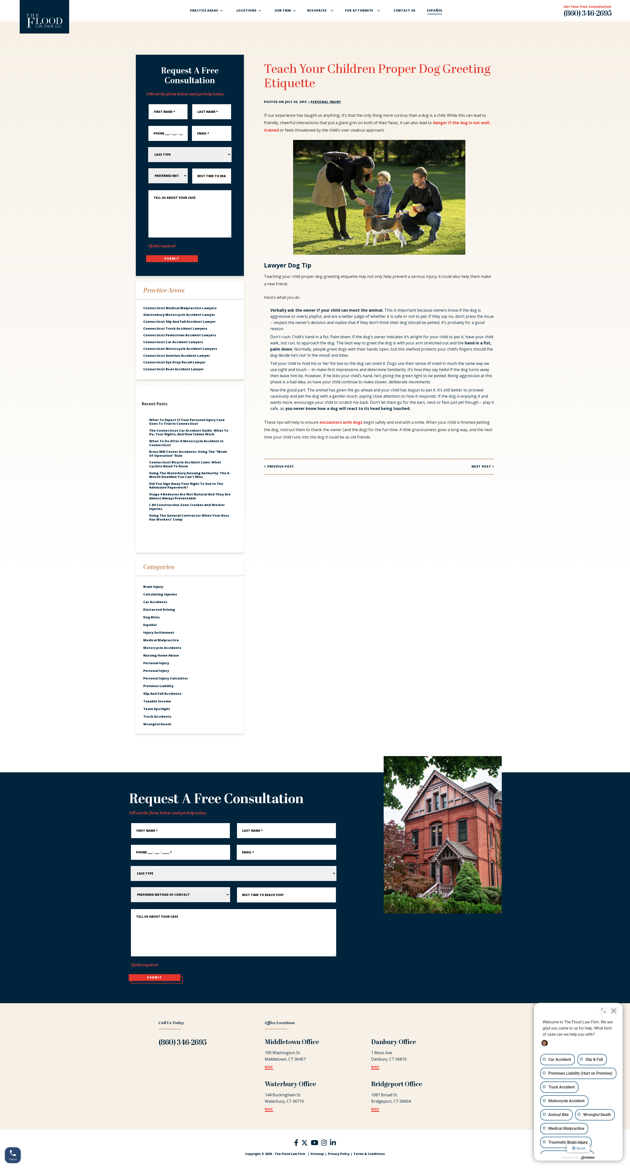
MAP (269, 1067)
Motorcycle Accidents (162, 647)
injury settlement (158, 632)
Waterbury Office (290, 1084)
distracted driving (159, 609)
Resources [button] (317, 10)
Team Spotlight (156, 709)
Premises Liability (158, 686)
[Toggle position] (603, 1011)
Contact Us (405, 10)
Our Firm (283, 10)
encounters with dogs (340, 422)
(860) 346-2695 (588, 14)
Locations (246, 10)
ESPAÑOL (435, 10)
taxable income (157, 701)
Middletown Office (292, 1042)
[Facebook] (296, 1143)
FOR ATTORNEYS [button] (359, 10)
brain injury (153, 586)
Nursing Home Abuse (161, 655)
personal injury (156, 663)
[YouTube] (314, 1143)
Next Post (482, 466)
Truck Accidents (157, 716)
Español (150, 625)
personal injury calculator (165, 678)
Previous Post (280, 466)
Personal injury (326, 102)
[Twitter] (304, 1142)
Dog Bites (151, 617)
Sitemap (317, 1154)
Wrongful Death (157, 724)
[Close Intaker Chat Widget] (614, 1011)
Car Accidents (155, 602)
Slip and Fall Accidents (162, 693)
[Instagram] (324, 1143)
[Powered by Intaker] (588, 1157)
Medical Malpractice (161, 640)
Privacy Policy (338, 1154)
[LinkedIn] (333, 1143)
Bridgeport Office (396, 1084)
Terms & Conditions (369, 1154)
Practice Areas (204, 10)
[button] (223, 10)
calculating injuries (160, 594)
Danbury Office (393, 1042)
